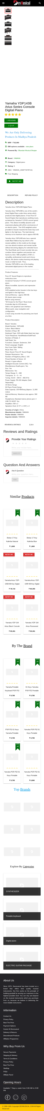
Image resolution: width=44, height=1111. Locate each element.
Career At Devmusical (11, 1029)
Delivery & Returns (10, 1032)
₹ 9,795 (12, 695)
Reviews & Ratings (13, 425)
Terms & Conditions (10, 1058)
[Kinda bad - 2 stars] (16, 443)
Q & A (31, 425)
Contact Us (7, 1016)
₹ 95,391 (12, 631)
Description (12, 195)
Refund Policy (31, 195)
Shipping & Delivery (10, 1055)
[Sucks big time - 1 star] (13, 443)
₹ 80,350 (32, 589)
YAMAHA (17, 158)
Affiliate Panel (8, 1075)
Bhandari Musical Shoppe (27, 150)
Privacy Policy (8, 1019)
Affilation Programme (10, 1039)
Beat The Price (8, 1022)
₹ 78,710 (12, 589)
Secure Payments (9, 1052)
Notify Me (15, 181)
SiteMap (6, 1068)
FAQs (5, 1071)
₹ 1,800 (12, 546)
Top (22, 789)
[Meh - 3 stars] (19, 443)
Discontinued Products (11, 1035)
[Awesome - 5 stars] (25, 443)
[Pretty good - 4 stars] (22, 443)
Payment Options (9, 1026)
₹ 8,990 (32, 780)
